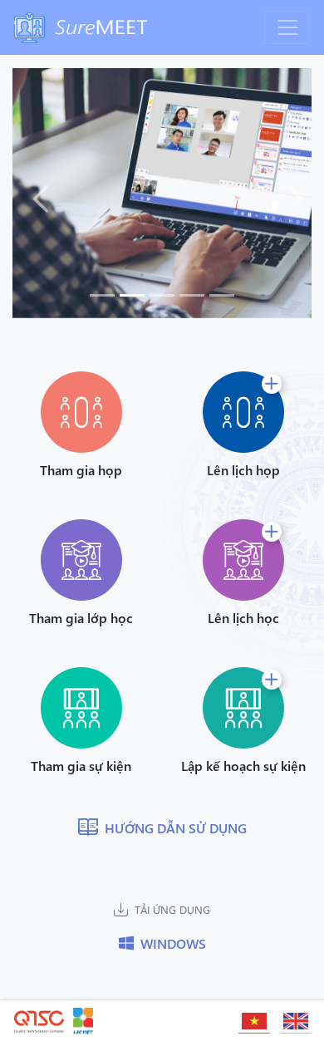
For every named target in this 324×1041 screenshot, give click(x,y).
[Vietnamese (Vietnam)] (254, 1017)
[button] (34, 193)
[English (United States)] (295, 1017)
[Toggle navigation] (287, 27)
